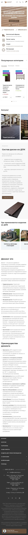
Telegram (12, 498)
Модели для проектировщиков (11, 453)
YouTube (15, 498)
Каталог (3, 438)
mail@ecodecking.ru (15, 472)
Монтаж (3, 442)
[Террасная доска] (10, 127)
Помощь (4, 464)
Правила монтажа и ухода (12, 51)
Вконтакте (8, 498)
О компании (5, 456)
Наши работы (5, 449)
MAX (19, 498)
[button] (11, 101)
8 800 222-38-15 (9, 469)
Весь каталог (26, 60)
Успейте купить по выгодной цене (14, 46)
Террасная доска (9, 29)
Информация (5, 460)
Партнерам (4, 445)
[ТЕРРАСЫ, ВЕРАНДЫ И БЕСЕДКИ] (10, 235)
